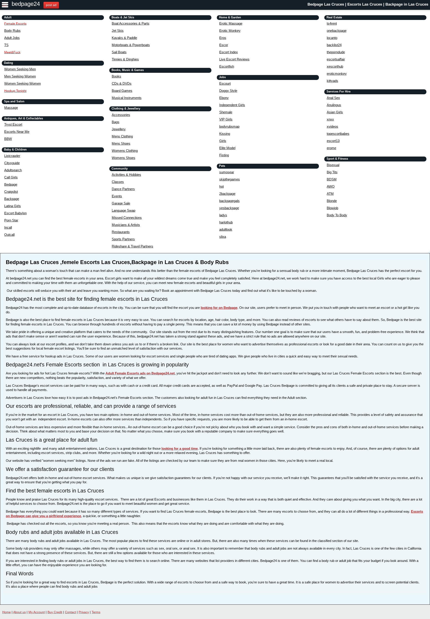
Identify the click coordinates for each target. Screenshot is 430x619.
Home (6, 612)
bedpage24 (26, 3)
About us (19, 612)
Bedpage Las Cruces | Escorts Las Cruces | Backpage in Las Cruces (367, 4)
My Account (36, 612)
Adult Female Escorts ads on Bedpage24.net (140, 373)
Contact (70, 612)
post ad (51, 5)
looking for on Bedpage (219, 308)
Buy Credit (54, 612)
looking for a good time (179, 448)
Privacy (84, 612)
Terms (96, 612)
